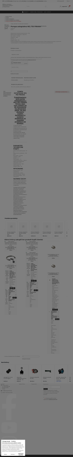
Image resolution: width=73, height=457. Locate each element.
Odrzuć (5, 454)
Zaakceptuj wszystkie (20, 454)
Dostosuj (12, 454)
